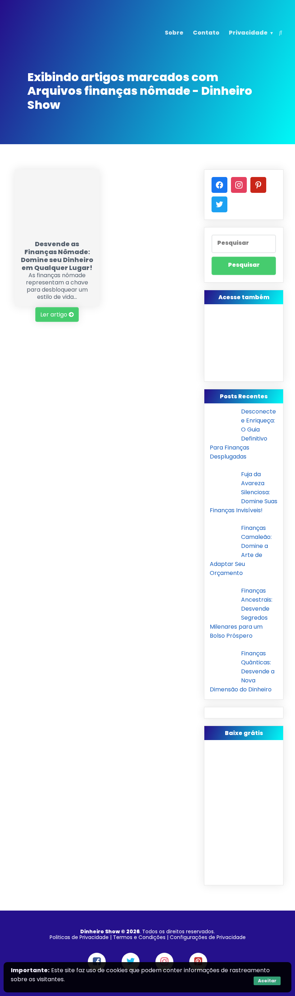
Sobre (174, 32)
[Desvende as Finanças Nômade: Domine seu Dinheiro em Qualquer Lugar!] (57, 232)
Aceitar (267, 981)
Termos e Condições (139, 937)
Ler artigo (54, 314)
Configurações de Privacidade (208, 937)
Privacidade (248, 32)
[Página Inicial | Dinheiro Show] (56, 44)
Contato (206, 32)
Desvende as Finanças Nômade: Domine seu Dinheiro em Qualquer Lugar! (57, 255)
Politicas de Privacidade (79, 937)
